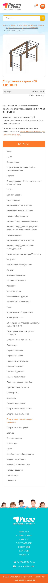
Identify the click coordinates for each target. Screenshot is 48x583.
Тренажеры (12, 443)
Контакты (24, 547)
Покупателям (24, 543)
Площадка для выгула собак (19, 382)
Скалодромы (12, 392)
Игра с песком (13, 200)
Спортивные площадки (17, 427)
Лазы (9, 307)
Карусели (11, 259)
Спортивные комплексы (18, 414)
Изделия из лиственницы (18, 464)
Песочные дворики (15, 371)
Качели (10, 270)
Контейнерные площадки (18, 301)
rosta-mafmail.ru (26, 566)
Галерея (24, 551)
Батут (9, 151)
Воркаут (10, 176)
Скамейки (11, 398)
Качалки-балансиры (16, 275)
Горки (9, 189)
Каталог (24, 539)
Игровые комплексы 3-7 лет (19, 205)
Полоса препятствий (16, 377)
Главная (24, 531)
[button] (24, 55)
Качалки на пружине (16, 280)
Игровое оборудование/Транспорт (22, 221)
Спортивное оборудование (19, 408)
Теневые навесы (14, 438)
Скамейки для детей (16, 403)
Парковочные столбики (17, 361)
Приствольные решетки (18, 387)
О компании (24, 535)
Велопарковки (13, 162)
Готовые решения (15, 470)
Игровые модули (14, 235)
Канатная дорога (14, 291)
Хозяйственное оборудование (20, 454)
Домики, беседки (14, 195)
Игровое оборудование (17, 216)
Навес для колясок (15, 317)
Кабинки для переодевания (19, 264)
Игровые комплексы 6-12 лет (20, 210)
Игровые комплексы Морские (20, 240)
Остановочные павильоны (19, 340)
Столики (10, 433)
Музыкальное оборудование (20, 312)
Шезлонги (11, 480)
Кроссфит (11, 286)
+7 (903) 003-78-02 (26, 561)
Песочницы (12, 345)
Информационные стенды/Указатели (24, 254)
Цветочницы (12, 475)
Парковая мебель (15, 350)
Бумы (9, 157)
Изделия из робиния (16, 459)
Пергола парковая (15, 366)
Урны (9, 449)
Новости (24, 554)
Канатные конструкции (17, 296)
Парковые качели (15, 355)
